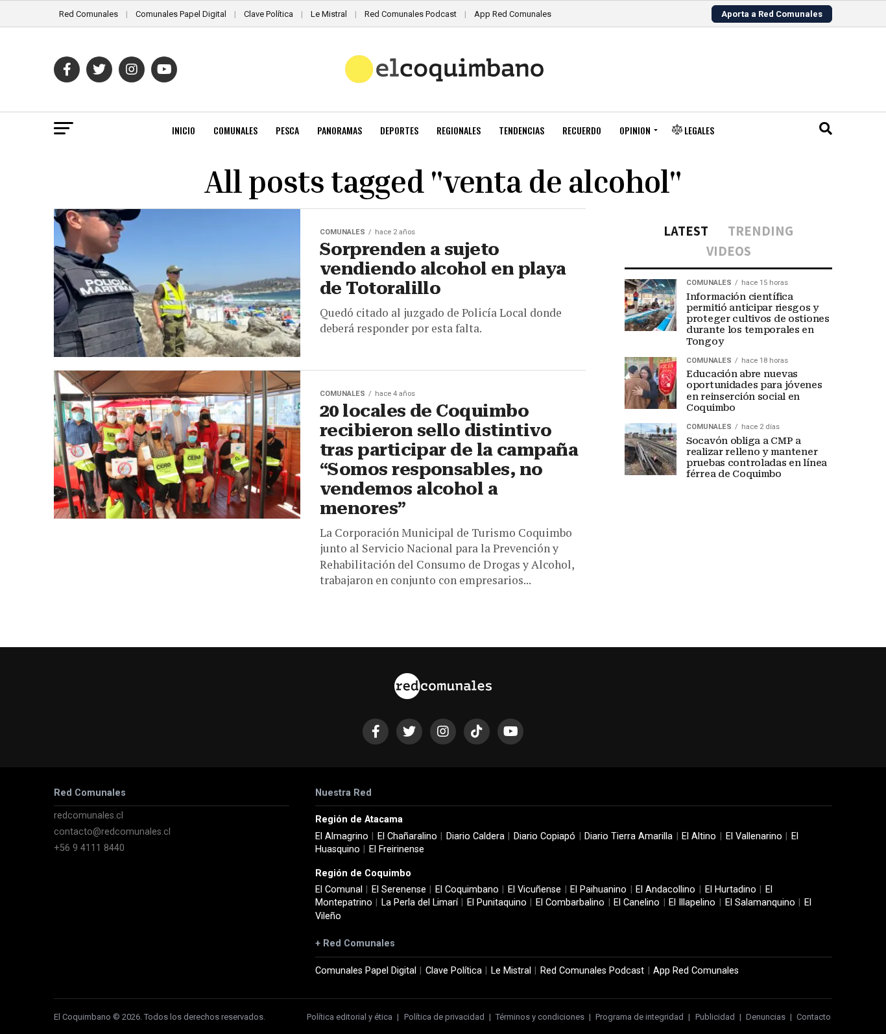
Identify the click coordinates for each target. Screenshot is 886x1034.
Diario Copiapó (544, 836)
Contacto (813, 1017)
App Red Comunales (512, 14)
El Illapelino (692, 902)
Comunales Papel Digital (181, 14)
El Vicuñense (534, 889)
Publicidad (715, 1017)
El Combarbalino (570, 902)
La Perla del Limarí (419, 902)
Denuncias (765, 1017)
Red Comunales (88, 14)
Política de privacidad (444, 1017)
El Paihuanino (598, 889)
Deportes (399, 130)
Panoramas (339, 130)
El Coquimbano (467, 889)
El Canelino (637, 902)
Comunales (235, 130)
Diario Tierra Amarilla (628, 836)
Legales (698, 130)
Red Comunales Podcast (411, 14)
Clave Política (268, 14)
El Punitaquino (497, 902)
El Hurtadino (730, 889)
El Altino (699, 836)
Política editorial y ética (349, 1017)
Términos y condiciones (540, 1017)
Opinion (635, 130)
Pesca (287, 130)
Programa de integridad (639, 1017)
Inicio (183, 130)
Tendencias (521, 130)
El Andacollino (665, 889)
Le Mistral (329, 14)
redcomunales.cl (88, 815)
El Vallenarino (754, 836)
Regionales (459, 130)
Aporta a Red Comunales (771, 14)
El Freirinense (396, 849)
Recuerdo (581, 130)
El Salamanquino (760, 902)
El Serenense (399, 889)
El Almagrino (341, 836)
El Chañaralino (407, 836)
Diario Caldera (475, 836)
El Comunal (339, 889)
